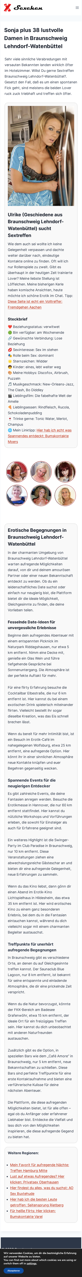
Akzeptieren (13, 1270)
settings (31, 1263)
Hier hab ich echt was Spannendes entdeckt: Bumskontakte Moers (40, 436)
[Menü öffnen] (77, 8)
